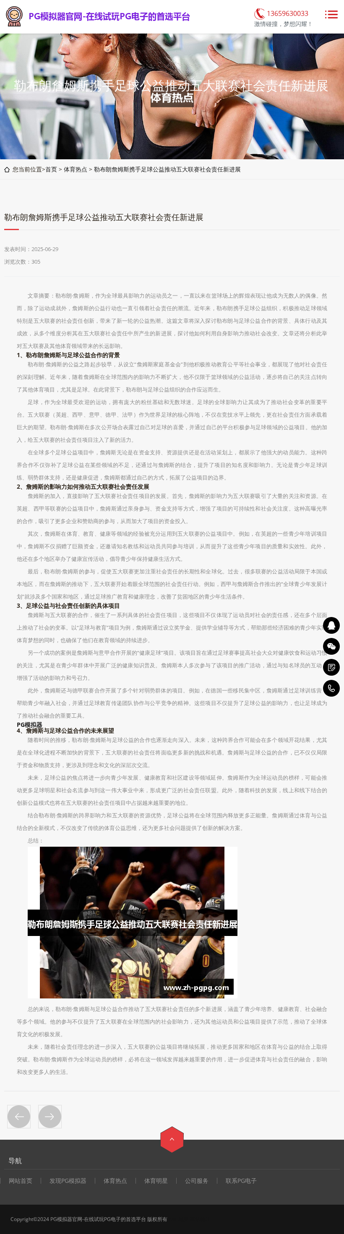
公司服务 (196, 1181)
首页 (51, 169)
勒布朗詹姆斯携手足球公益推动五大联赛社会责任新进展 (167, 169)
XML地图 (179, 1219)
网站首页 (20, 1181)
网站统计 (200, 1219)
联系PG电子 (241, 1181)
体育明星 (156, 1181)
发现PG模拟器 (68, 1181)
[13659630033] (331, 688)
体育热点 (75, 169)
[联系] (331, 667)
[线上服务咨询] (331, 625)
